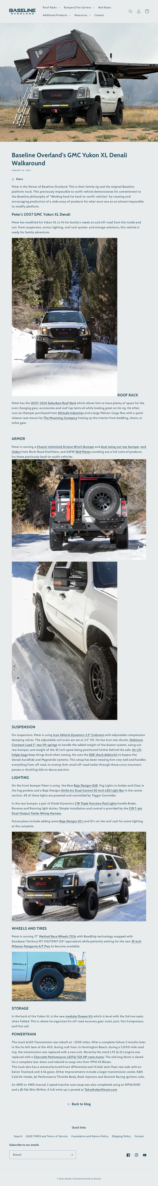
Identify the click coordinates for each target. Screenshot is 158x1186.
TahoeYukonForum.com (101, 1089)
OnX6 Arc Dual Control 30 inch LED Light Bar (92, 790)
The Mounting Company (60, 418)
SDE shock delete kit (103, 755)
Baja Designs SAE (86, 785)
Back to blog (81, 1104)
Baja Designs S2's (71, 821)
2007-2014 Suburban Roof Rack (53, 403)
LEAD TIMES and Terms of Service (47, 1136)
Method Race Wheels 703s (57, 936)
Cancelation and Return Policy (89, 1136)
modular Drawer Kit (79, 1016)
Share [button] (19, 179)
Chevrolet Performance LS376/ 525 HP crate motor (69, 1057)
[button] (51, 7)
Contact (139, 1136)
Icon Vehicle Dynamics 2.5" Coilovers (78, 735)
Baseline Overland (73, 1178)
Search (18, 1136)
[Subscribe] (72, 1154)
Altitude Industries (71, 413)
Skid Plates (83, 452)
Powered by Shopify (91, 1178)
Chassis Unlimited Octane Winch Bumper (65, 447)
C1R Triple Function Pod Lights (96, 803)
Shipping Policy (121, 1136)
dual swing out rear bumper (120, 447)
